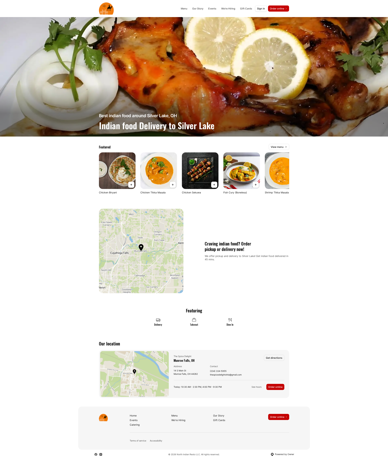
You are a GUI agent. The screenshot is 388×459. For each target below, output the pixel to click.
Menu (184, 8)
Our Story (197, 8)
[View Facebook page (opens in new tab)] (96, 454)
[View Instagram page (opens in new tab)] (101, 454)
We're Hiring (228, 8)
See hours (256, 387)
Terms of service (138, 440)
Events (212, 8)
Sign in (261, 8)
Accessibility (156, 440)
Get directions (274, 357)
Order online (275, 386)
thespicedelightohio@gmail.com (226, 374)
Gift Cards (246, 8)
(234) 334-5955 (218, 371)
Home (133, 415)
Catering (135, 424)
